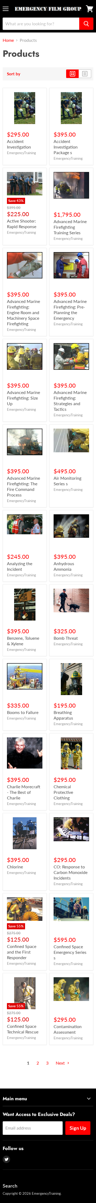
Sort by (13, 74)
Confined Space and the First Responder (21, 952)
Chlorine (15, 866)
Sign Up (78, 1128)
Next (61, 1062)
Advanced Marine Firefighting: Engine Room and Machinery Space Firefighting (23, 312)
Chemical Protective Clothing (63, 792)
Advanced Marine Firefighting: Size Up (23, 398)
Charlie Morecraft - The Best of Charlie (23, 792)
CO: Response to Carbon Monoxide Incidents (70, 872)
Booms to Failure (22, 712)
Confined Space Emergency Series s (70, 952)
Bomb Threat (66, 637)
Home (8, 40)
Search (10, 1186)
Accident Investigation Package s (66, 147)
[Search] (86, 24)
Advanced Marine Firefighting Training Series (70, 227)
